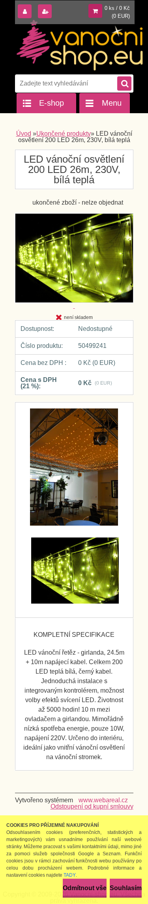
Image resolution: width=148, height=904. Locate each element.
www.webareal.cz (103, 800)
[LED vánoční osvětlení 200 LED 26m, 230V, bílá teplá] (74, 471)
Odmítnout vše (85, 888)
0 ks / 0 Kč (117, 8)
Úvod (23, 133)
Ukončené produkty (63, 133)
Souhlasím (126, 888)
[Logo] (80, 45)
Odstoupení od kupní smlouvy (92, 806)
